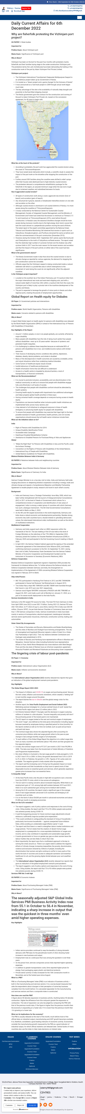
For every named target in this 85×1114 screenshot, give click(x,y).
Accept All (32, 1105)
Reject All (20, 1105)
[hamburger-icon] (79, 17)
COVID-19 (39, 692)
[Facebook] (45, 1105)
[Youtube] (50, 1105)
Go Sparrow (68, 1110)
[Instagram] (40, 1105)
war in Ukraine (37, 700)
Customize (9, 1105)
